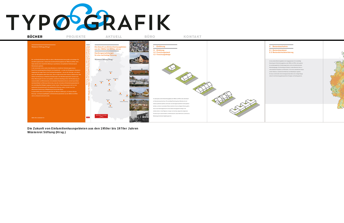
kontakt (196, 36)
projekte (79, 36)
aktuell (118, 36)
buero (157, 36)
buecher (40, 36)
